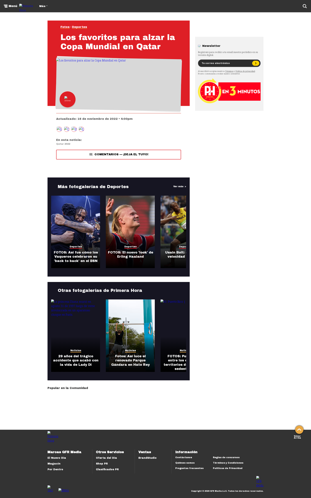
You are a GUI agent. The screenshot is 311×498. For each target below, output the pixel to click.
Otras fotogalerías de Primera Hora (100, 290)
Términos (229, 71)
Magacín (54, 463)
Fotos (65, 26)
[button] (66, 129)
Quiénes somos (185, 463)
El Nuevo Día (57, 458)
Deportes (79, 26)
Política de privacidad (245, 71)
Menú (13, 6)
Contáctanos (183, 457)
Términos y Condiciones (228, 463)
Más (42, 6)
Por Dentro (55, 469)
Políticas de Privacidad (227, 468)
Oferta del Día (106, 458)
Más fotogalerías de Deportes (93, 186)
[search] (305, 6)
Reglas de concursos (226, 457)
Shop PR (102, 463)
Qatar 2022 (63, 144)
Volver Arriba (297, 436)
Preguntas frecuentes (189, 468)
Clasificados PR (107, 469)
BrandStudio (147, 458)
